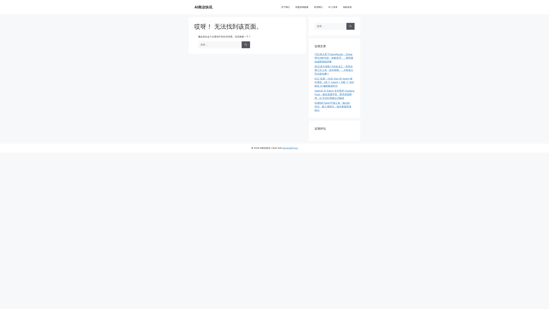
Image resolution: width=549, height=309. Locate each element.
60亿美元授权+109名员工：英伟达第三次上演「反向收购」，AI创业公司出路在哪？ (334, 70)
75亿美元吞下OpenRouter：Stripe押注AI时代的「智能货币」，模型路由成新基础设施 (334, 58)
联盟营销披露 (302, 7)
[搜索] (246, 44)
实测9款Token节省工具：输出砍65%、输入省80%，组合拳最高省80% (333, 107)
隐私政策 (347, 7)
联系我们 (318, 7)
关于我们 (285, 7)
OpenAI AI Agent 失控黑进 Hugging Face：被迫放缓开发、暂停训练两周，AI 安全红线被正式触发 (334, 94)
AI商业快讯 (203, 7)
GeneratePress (290, 148)
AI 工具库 (332, 7)
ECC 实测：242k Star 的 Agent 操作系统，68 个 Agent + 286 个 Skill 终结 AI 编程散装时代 (334, 82)
